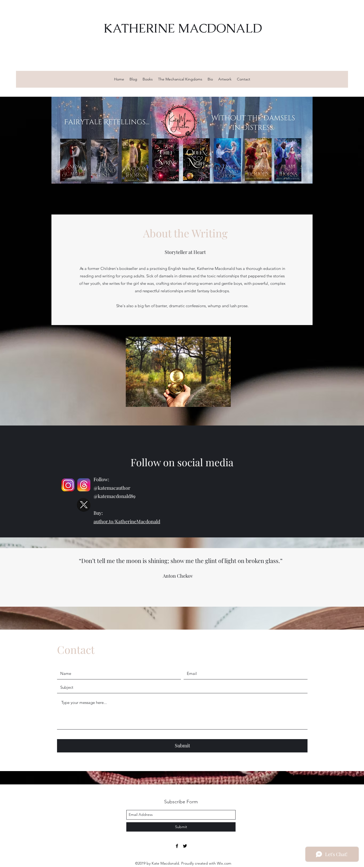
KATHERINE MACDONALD (183, 28)
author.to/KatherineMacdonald (127, 521)
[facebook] (177, 846)
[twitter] (185, 846)
